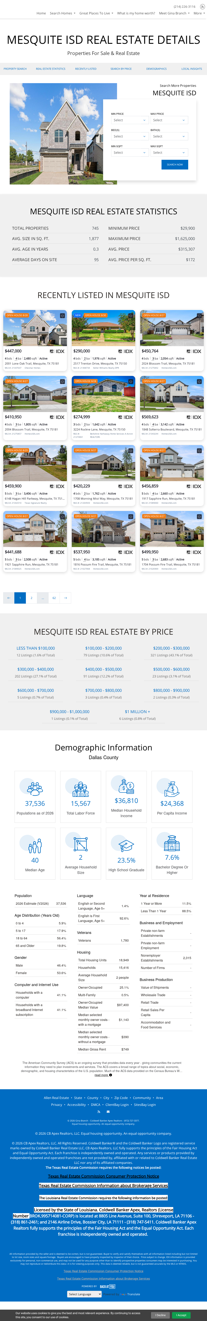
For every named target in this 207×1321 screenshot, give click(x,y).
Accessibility (76, 1104)
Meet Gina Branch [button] (173, 13)
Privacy (56, 1104)
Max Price (157, 113)
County (92, 1098)
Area (159, 1098)
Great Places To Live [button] (95, 13)
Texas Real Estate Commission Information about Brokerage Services (103, 1278)
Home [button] (41, 13)
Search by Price (121, 69)
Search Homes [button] (61, 13)
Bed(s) (115, 130)
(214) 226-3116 (184, 6)
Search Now (175, 164)
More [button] (198, 13)
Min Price (117, 113)
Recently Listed (85, 69)
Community (142, 1098)
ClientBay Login (117, 1104)
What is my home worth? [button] (136, 13)
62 (54, 598)
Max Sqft (157, 146)
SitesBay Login (145, 1104)
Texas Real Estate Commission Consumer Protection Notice (103, 1176)
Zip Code (121, 1098)
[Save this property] (62, 315)
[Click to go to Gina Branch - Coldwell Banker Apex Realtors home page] (14, 9)
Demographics (156, 69)
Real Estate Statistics (50, 69)
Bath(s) (155, 130)
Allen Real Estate (56, 1098)
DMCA (95, 1104)
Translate (133, 1294)
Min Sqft (117, 146)
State (78, 1098)
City (106, 1098)
